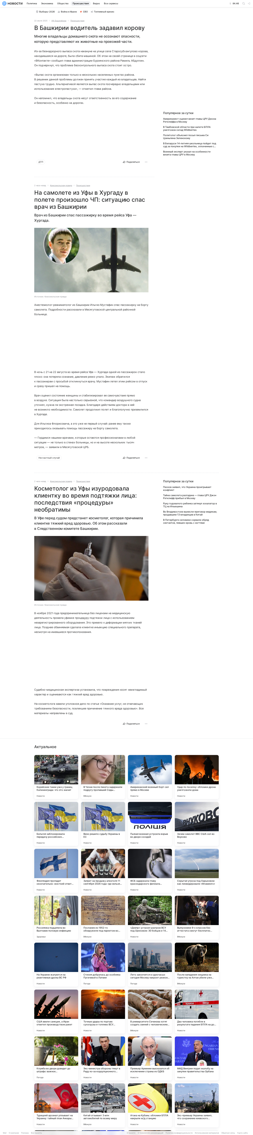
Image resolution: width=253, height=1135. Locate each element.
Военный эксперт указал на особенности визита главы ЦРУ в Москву (187, 153)
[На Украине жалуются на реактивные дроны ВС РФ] (56, 965)
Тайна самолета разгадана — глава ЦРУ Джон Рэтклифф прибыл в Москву (189, 497)
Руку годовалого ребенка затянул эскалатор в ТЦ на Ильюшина (190, 505)
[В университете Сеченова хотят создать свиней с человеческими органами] (150, 1012)
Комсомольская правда (61, 185)
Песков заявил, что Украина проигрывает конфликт (187, 488)
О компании (14, 1133)
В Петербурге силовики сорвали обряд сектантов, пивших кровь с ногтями (186, 521)
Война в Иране (69, 11)
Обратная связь (228, 1133)
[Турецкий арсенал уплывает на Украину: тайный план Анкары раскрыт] (56, 1105)
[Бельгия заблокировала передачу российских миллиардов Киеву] (56, 824)
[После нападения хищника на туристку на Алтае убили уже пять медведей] (197, 965)
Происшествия (77, 20)
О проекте (131, 1133)
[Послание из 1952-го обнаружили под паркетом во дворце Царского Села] (103, 918)
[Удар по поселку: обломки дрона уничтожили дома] (197, 777)
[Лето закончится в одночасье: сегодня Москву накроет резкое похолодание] (150, 965)
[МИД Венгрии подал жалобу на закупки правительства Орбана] (197, 1058)
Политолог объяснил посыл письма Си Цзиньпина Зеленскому (185, 137)
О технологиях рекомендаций (150, 1133)
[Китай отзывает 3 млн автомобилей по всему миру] (103, 1105)
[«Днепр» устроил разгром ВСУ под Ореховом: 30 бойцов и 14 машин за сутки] (150, 918)
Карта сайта (242, 1133)
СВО (85, 11)
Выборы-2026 (47, 11)
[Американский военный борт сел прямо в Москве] (150, 777)
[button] (91, 260)
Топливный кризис (104, 11)
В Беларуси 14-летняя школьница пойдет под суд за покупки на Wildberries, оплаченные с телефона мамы (189, 145)
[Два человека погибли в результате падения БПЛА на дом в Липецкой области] (197, 1012)
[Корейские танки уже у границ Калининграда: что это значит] (56, 777)
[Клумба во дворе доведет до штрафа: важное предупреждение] (56, 1058)
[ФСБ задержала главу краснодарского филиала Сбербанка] (150, 871)
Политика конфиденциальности (179, 1133)
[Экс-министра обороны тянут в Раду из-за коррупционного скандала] (103, 1058)
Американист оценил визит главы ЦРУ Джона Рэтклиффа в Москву (189, 120)
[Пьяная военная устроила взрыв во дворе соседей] (150, 824)
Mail (4, 1133)
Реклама (25, 1133)
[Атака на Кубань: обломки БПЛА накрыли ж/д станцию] (150, 1105)
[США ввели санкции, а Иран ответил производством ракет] (56, 1012)
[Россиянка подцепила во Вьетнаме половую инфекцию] (56, 918)
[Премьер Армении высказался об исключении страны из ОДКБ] (150, 1058)
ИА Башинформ (59, 20)
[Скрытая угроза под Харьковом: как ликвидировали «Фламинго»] (197, 871)
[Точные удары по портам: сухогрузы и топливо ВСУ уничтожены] (103, 1012)
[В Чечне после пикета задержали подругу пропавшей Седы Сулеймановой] (103, 777)
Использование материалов (207, 1133)
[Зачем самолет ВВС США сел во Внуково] (197, 824)
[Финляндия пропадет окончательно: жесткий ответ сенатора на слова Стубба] (56, 871)
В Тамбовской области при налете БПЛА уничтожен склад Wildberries (187, 128)
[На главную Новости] (14, 3)
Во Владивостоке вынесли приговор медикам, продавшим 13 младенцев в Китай (190, 513)
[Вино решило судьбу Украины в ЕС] (103, 824)
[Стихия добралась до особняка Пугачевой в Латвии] (103, 965)
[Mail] (4, 3)
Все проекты (36, 1133)
